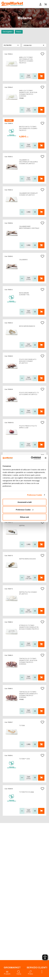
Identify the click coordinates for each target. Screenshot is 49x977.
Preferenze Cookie (34, 495)
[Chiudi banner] (45, 458)
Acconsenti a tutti (25, 502)
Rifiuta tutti (24, 517)
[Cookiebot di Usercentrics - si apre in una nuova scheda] (31, 458)
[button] (34, 45)
